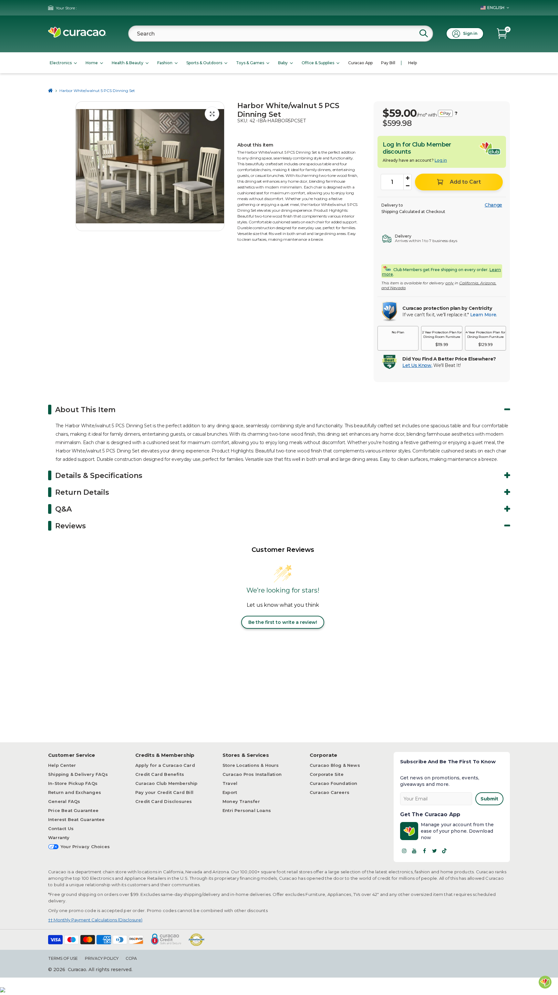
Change (493, 205)
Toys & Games (250, 62)
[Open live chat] (545, 982)
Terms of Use (63, 958)
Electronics (61, 62)
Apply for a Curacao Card (165, 765)
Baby (283, 62)
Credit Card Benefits (159, 774)
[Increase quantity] (407, 178)
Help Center (62, 765)
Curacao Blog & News (335, 765)
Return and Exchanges (74, 792)
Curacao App (360, 62)
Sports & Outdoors (204, 62)
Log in (441, 160)
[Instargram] (404, 851)
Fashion (164, 62)
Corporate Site (327, 774)
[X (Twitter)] (434, 851)
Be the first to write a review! (282, 622)
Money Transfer (241, 801)
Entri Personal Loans (246, 810)
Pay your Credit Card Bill (164, 792)
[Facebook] (424, 851)
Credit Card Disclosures (163, 801)
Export (229, 792)
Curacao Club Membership (166, 783)
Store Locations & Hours (250, 765)
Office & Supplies (318, 62)
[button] (397, 338)
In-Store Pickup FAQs (73, 783)
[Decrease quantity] (407, 186)
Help (412, 62)
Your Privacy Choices (85, 846)
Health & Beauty (127, 62)
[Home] (50, 90)
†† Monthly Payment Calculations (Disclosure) (95, 919)
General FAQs (64, 801)
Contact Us (61, 828)
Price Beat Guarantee (73, 810)
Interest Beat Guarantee (76, 819)
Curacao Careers (329, 792)
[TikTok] (444, 851)
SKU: (242, 121)
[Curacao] (77, 36)
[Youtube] (414, 851)
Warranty (59, 837)
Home (92, 62)
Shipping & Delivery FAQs (78, 774)
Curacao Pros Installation (252, 774)
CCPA (131, 958)
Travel (229, 783)
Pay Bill (388, 62)
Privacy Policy (102, 958)
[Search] (424, 33)
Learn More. (483, 315)
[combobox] (280, 33)
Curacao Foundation (333, 783)
